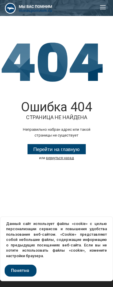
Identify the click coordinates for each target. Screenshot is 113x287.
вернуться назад (60, 158)
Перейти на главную (56, 149)
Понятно (20, 270)
